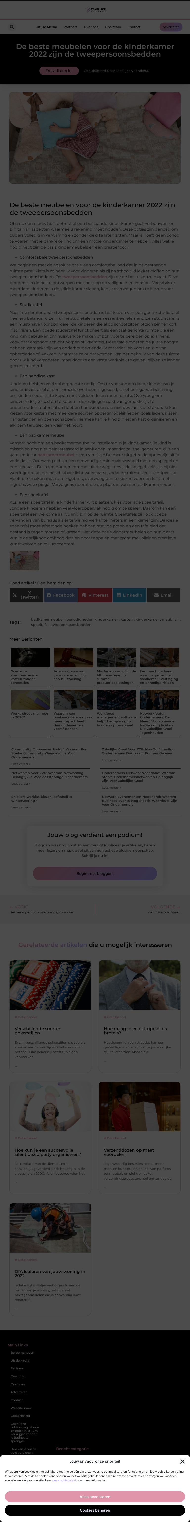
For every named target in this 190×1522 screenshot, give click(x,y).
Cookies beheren (95, 1510)
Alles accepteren (95, 1496)
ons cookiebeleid (64, 1480)
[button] (182, 1461)
